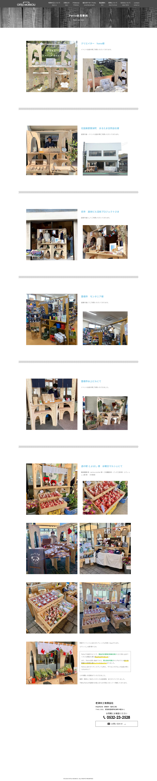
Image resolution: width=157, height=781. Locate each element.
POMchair (76, 4)
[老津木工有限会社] (26, 4)
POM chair (59, 744)
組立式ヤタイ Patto (89, 4)
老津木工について (54, 4)
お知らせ (67, 4)
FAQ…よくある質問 (127, 744)
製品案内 (102, 4)
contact (136, 4)
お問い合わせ (112, 744)
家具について (112, 4)
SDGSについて (126, 4)
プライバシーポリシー (78, 746)
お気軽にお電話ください (116, 713)
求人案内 (102, 744)
